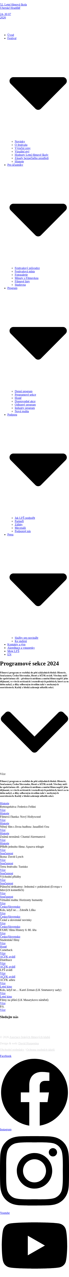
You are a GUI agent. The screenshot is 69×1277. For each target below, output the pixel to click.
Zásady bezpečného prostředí (32, 158)
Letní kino (6, 986)
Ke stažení (21, 641)
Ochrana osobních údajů (40, 1049)
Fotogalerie (21, 274)
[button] (34, 26)
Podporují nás (23, 531)
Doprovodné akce (25, 401)
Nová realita (22, 411)
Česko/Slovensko (10, 906)
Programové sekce (25, 394)
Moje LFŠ (13, 651)
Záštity (19, 524)
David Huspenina (28, 1043)
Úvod (10, 34)
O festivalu (21, 144)
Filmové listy (22, 281)
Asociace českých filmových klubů (29, 1037)
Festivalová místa (25, 271)
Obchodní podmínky (12, 1049)
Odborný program (25, 404)
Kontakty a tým (16, 644)
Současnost (6, 853)
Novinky (20, 141)
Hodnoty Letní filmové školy (31, 154)
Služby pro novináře (26, 637)
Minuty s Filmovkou (26, 278)
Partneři (19, 521)
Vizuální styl (22, 151)
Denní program (23, 391)
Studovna (20, 284)
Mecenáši (20, 527)
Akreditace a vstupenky (21, 647)
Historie (19, 161)
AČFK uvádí (7, 956)
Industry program (25, 408)
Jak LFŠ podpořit (25, 517)
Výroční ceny (23, 148)
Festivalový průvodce (27, 268)
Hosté (18, 398)
